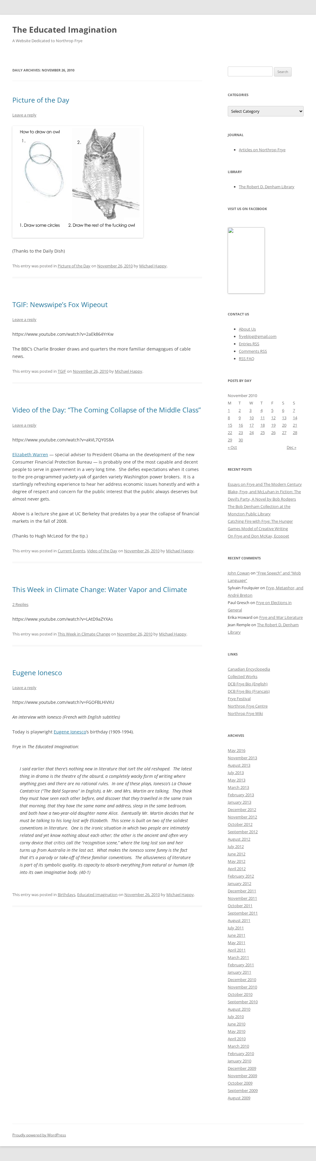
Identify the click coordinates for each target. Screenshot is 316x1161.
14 (295, 417)
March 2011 (238, 957)
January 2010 (239, 1061)
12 (273, 417)
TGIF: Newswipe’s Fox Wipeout (60, 304)
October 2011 (240, 905)
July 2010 (236, 1016)
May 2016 (236, 750)
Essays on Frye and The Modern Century (265, 484)
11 (262, 417)
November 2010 (242, 987)
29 (230, 440)
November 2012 (242, 817)
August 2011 (239, 920)
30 (241, 440)
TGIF (62, 371)
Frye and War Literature (281, 617)
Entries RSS (249, 344)
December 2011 (242, 891)
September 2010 (243, 1002)
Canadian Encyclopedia (249, 669)
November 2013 (242, 758)
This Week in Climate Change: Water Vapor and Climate (99, 589)
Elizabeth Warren (30, 454)
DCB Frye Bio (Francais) (249, 691)
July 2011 (236, 928)
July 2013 (236, 772)
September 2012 (243, 831)
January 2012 (239, 883)
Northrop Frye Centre (248, 706)
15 (230, 425)
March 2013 (238, 787)
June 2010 (236, 1024)
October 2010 (240, 994)
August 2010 (239, 1009)
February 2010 (241, 1053)
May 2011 (236, 942)
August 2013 (239, 765)
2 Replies (20, 604)
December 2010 (242, 979)
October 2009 (240, 1083)
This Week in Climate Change (84, 634)
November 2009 (242, 1075)
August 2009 (239, 1098)
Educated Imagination (97, 894)
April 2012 (237, 868)
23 (241, 432)
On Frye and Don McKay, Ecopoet (258, 536)
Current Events (71, 551)
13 (284, 417)
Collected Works (242, 676)
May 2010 (236, 1031)
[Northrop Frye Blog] (246, 292)
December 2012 (242, 809)
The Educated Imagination (64, 29)
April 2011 (237, 950)
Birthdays (66, 894)
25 (262, 432)
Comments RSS (253, 351)
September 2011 (243, 913)
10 (251, 417)
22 (230, 432)
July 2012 (236, 846)
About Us (247, 329)
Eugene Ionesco (37, 672)
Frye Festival (239, 698)
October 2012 (240, 824)
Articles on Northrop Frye (262, 149)
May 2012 (236, 861)
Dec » (291, 447)
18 (262, 425)
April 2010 (237, 1038)
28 (295, 432)
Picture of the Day (40, 99)
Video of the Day (102, 551)
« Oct (232, 447)
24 (251, 432)
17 (251, 425)
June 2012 (236, 854)
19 (273, 425)
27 (284, 432)
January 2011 (239, 972)
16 (241, 425)
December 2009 (242, 1068)
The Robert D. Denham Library (266, 186)
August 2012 (239, 839)
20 (284, 425)
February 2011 (241, 965)
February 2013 (241, 795)
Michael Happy (153, 266)
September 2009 (243, 1090)
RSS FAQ (246, 358)
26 (273, 432)
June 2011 (236, 935)
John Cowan (239, 573)
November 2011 (242, 898)
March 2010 (238, 1046)
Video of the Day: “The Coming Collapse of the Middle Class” (106, 409)
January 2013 (239, 802)
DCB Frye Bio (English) (248, 684)
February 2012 (241, 876)
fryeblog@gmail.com (257, 336)
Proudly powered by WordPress (39, 1135)
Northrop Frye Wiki (245, 713)
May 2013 (236, 780)
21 (295, 425)
